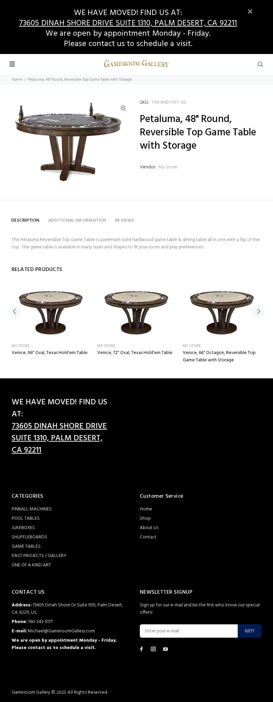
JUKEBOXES (23, 528)
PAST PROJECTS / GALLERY (39, 556)
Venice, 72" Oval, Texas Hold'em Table (134, 353)
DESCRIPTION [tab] (25, 220)
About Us (149, 528)
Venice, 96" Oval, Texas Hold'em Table (50, 353)
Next (258, 311)
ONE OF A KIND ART (31, 565)
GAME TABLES (26, 546)
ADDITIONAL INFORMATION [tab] (77, 220)
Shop (145, 518)
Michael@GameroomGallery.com (61, 631)
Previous (14, 311)
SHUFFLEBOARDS (29, 537)
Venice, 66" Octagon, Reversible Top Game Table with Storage (219, 356)
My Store (167, 167)
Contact (148, 537)
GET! (249, 631)
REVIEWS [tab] (124, 220)
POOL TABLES (26, 518)
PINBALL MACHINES (32, 509)
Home (17, 79)
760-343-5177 (40, 622)
